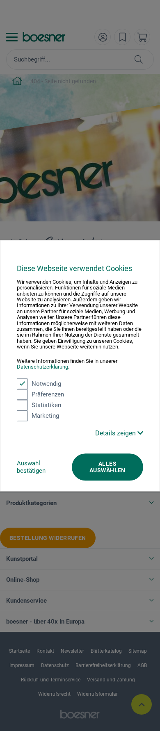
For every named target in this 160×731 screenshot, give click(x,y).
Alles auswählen (107, 467)
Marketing (45, 415)
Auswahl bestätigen (31, 467)
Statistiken (46, 405)
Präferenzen (48, 394)
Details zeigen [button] (116, 433)
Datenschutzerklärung (42, 367)
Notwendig (46, 383)
